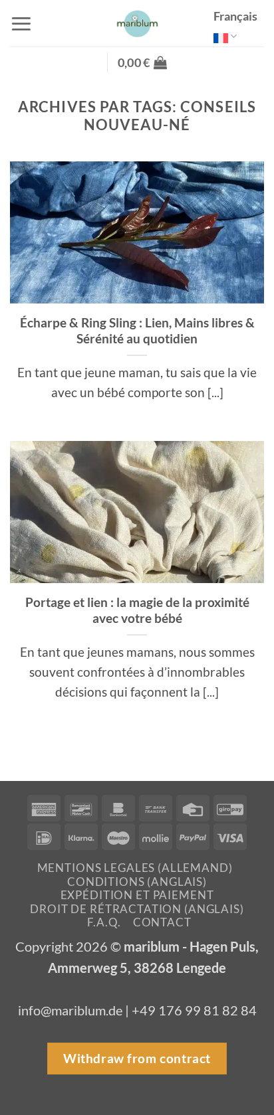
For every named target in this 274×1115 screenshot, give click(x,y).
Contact (162, 922)
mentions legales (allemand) (135, 868)
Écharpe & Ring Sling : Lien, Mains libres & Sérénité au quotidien (137, 331)
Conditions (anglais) (137, 882)
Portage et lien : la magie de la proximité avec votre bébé (137, 610)
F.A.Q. (104, 922)
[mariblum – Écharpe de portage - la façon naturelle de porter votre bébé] (137, 23)
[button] (21, 23)
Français (235, 16)
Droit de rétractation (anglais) (136, 909)
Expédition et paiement (137, 895)
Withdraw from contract (137, 1058)
